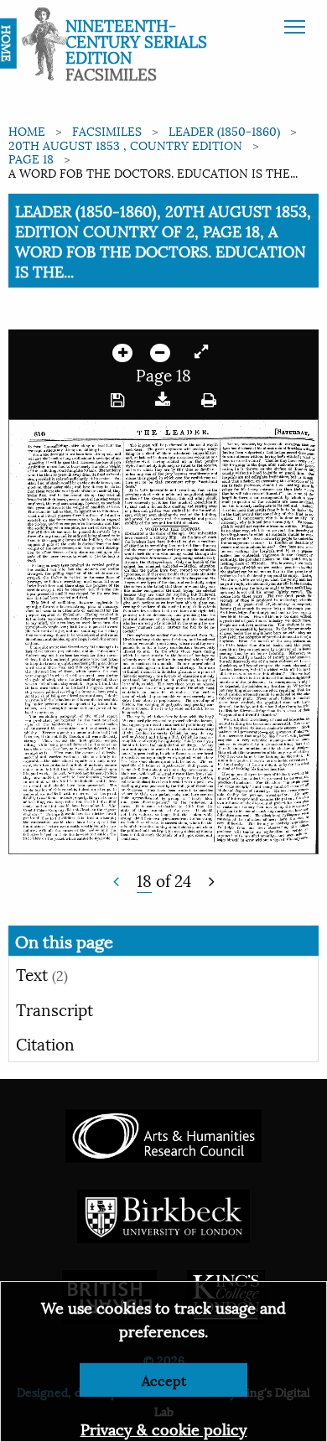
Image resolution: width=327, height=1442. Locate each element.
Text (42, 973)
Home (26, 130)
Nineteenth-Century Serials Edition (136, 40)
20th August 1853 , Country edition (125, 144)
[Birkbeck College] (163, 1213)
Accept (164, 1379)
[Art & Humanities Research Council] (163, 1133)
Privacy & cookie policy (163, 1428)
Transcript (54, 1008)
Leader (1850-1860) (224, 130)
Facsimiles (107, 130)
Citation (45, 1043)
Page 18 (31, 158)
